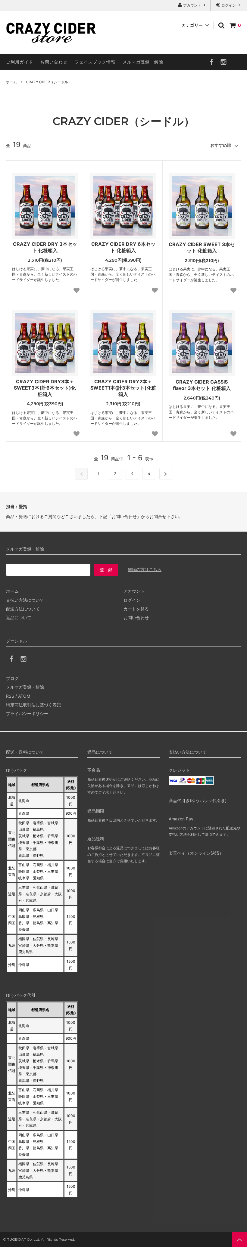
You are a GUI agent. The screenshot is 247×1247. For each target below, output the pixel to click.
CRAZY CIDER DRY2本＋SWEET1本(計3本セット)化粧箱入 (123, 387)
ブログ (12, 678)
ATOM (24, 696)
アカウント (192, 5)
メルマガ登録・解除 (143, 61)
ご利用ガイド (19, 61)
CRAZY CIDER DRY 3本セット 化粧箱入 (45, 247)
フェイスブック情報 (95, 61)
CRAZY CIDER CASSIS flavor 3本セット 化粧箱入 (202, 385)
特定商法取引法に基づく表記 (33, 704)
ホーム (11, 82)
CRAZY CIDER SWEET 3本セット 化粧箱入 (202, 247)
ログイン (228, 5)
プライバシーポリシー (27, 713)
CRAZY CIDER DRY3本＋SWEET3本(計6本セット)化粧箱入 (45, 387)
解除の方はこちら (144, 569)
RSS (10, 696)
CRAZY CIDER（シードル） (49, 82)
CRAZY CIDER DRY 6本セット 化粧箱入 (123, 247)
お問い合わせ (53, 61)
